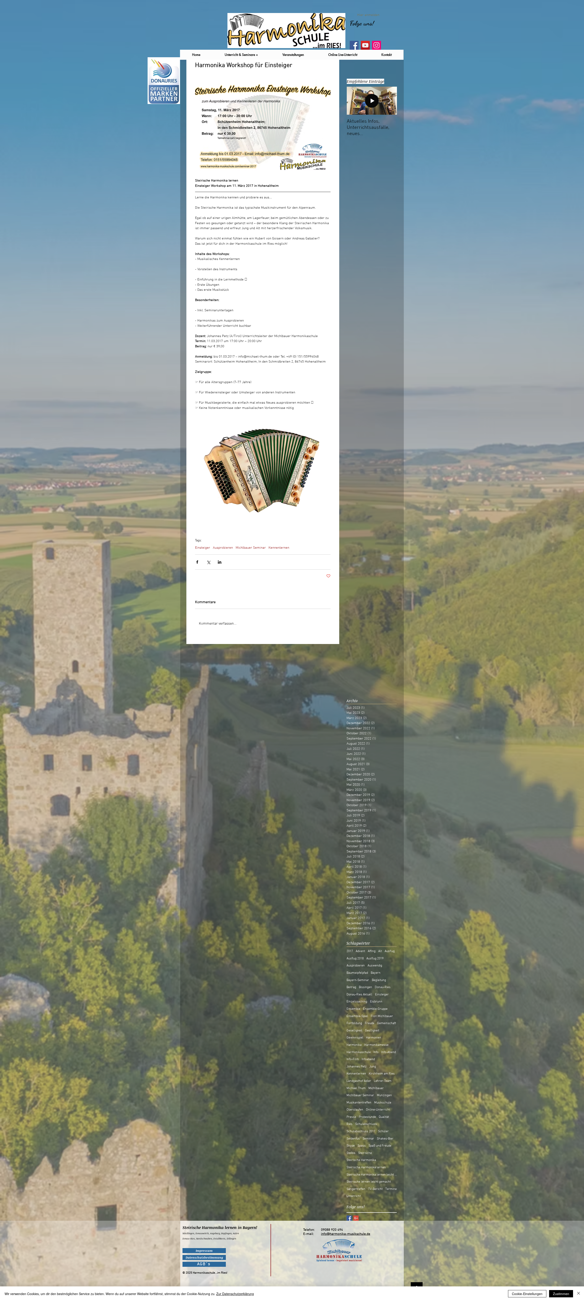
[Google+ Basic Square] (356, 1218)
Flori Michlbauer (382, 1016)
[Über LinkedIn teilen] (219, 562)
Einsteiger (202, 548)
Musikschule (382, 1103)
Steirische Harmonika (361, 1160)
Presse (351, 1117)
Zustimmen (561, 1293)
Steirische (365, 1153)
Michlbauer (376, 1088)
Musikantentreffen (359, 1103)
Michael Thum (356, 1088)
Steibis (351, 1153)
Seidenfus (353, 1139)
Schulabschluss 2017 (361, 1131)
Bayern (376, 973)
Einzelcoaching (357, 1002)
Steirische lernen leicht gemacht (369, 1182)
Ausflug (390, 951)
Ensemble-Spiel (357, 1016)
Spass (361, 1146)
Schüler (383, 1131)
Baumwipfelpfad (357, 973)
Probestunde (367, 1117)
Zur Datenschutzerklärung (235, 1293)
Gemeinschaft (386, 1023)
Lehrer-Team (382, 1081)
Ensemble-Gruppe (375, 1009)
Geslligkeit (372, 1031)
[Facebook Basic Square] (349, 1218)
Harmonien (373, 1038)
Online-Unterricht (378, 1110)
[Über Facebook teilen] (197, 562)
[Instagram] (376, 45)
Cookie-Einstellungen (527, 1293)
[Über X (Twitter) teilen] (208, 562)
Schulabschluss (366, 1124)
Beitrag (351, 987)
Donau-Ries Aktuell (359, 995)
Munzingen (384, 1095)
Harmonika (354, 1045)
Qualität (384, 1117)
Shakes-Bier (385, 1139)
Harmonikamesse (376, 1045)
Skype (351, 1146)
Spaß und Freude (379, 1146)
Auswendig (375, 966)
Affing (371, 951)
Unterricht (354, 1196)
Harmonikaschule (359, 1052)
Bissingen (365, 987)
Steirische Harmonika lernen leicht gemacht (372, 1175)
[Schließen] (578, 1293)
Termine (391, 1189)
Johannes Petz (357, 1067)
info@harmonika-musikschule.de (345, 1234)
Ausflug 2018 (355, 959)
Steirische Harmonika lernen (366, 1167)
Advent (360, 951)
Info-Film (353, 1059)
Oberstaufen (355, 1110)
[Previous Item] (354, 100)
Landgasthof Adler (359, 1081)
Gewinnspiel (355, 1038)
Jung (372, 1067)
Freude (369, 1023)
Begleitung (379, 980)
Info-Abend (388, 1052)
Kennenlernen (279, 548)
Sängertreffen (356, 1189)
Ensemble (353, 1009)
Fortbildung (354, 1023)
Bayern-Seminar (358, 980)
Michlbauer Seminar (251, 548)
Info (375, 1052)
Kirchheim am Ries (382, 1074)
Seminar (368, 1139)
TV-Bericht (375, 1189)
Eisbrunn (376, 1002)
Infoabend (368, 1059)
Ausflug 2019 (374, 959)
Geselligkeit (354, 1031)
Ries (349, 1124)
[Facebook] (354, 45)
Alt (380, 951)
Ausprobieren (223, 548)
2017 (350, 951)
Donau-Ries (383, 987)
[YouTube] (365, 45)
